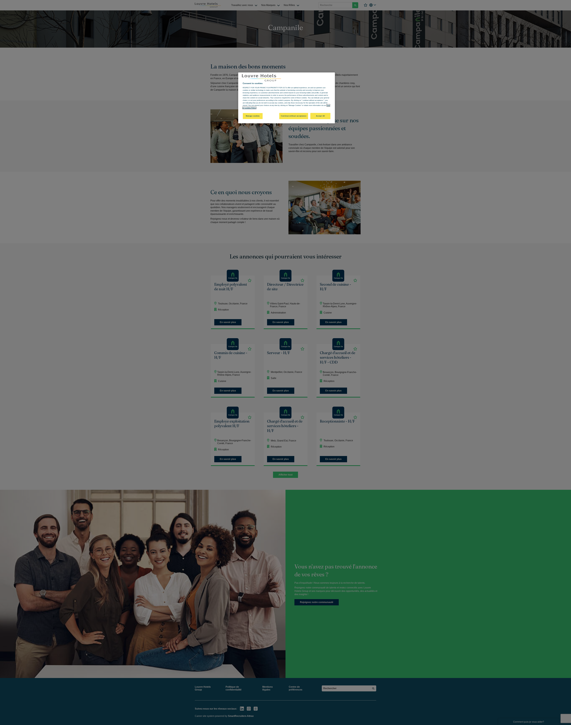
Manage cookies (253, 116)
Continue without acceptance (293, 116)
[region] (286, 97)
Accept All (320, 116)
